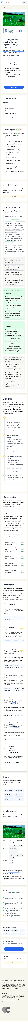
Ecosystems (18, 468)
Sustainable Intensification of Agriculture (14, 651)
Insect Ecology (13, 675)
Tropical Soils (12, 604)
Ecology (17, 448)
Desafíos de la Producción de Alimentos (13, 876)
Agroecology (12, 627)
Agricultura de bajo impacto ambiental (12, 871)
